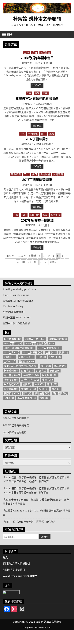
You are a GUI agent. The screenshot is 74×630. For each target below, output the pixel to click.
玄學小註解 (30, 379)
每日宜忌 (12, 375)
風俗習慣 (60, 393)
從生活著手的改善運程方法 (20, 366)
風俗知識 (58, 174)
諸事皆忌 (28, 388)
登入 (5, 557)
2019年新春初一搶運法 (48, 510)
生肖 (47, 379)
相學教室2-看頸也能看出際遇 (37, 98)
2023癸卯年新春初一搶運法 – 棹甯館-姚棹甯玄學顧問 (35, 477)
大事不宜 (26, 357)
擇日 (34, 52)
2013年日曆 (35, 339)
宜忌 (55, 357)
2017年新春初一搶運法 (37, 220)
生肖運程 (11, 384)
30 (35, 262)
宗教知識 (16, 174)
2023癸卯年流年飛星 (14, 432)
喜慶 (63, 352)
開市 (26, 393)
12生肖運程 (12, 339)
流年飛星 (11, 379)
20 (29, 262)
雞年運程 (42, 393)
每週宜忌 (31, 375)
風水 (51, 133)
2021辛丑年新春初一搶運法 (20, 492)
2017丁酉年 (13, 343)
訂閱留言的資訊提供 (14, 569)
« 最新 (32, 255)
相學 (37, 93)
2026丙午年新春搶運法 (16, 418)
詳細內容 (37, 85)
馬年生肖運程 (26, 397)
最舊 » (53, 262)
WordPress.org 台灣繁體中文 (20, 576)
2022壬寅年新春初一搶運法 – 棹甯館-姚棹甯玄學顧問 (35, 488)
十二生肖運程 (32, 352)
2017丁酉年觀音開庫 (37, 179)
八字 (29, 93)
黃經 (44, 397)
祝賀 (27, 384)
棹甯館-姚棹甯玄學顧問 (37, 19)
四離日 (9, 357)
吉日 (51, 352)
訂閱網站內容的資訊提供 (16, 563)
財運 (43, 388)
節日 (43, 133)
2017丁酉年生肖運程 (39, 343)
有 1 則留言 (44, 225)
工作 (26, 52)
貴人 (56, 388)
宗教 (41, 357)
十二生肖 (11, 352)
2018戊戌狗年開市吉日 (37, 58)
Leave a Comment (43, 63)
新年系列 (11, 370)
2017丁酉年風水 (37, 139)
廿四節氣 (33, 133)
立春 (39, 384)
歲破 (55, 370)
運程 (45, 214)
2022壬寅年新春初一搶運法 (20, 481)
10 (23, 262)
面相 (45, 93)
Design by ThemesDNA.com (37, 627)
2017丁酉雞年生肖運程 (19, 348)
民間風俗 (45, 52)
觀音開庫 (11, 388)
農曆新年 (11, 393)
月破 (41, 370)
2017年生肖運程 (49, 348)
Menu (10, 34)
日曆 (27, 370)
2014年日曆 (58, 339)
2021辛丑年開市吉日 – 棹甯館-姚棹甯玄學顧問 (31, 499)
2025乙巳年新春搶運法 (16, 425)
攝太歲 (60, 366)
